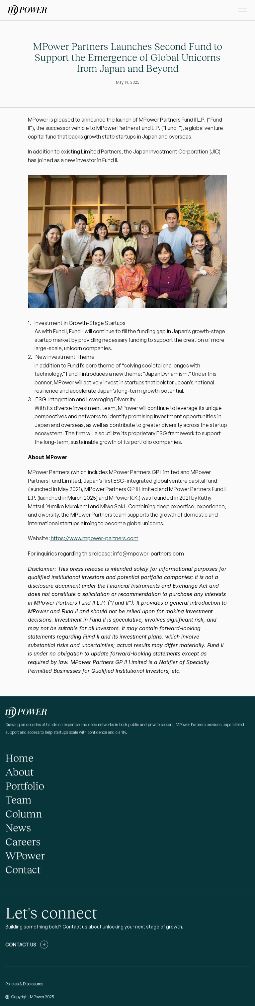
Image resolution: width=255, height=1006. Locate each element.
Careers (23, 842)
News (18, 828)
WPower (25, 855)
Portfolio (24, 786)
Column (23, 814)
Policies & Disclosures (24, 983)
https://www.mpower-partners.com (94, 538)
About (19, 772)
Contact (23, 869)
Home (19, 758)
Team (18, 800)
